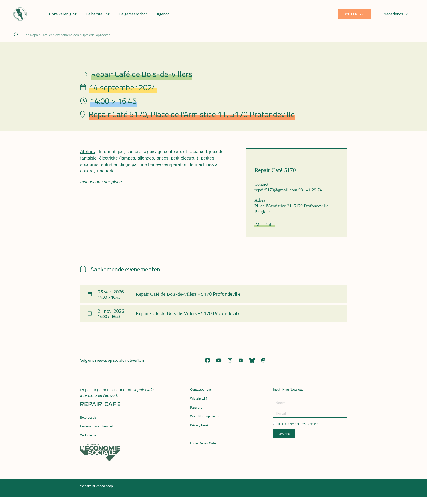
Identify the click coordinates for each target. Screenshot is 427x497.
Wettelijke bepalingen (205, 416)
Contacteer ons (201, 389)
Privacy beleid (200, 425)
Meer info (265, 224)
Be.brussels (88, 417)
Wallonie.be (88, 435)
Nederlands (393, 14)
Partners (196, 407)
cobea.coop (104, 486)
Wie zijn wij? (198, 398)
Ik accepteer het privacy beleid (298, 423)
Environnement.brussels (97, 426)
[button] (207, 360)
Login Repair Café (203, 443)
